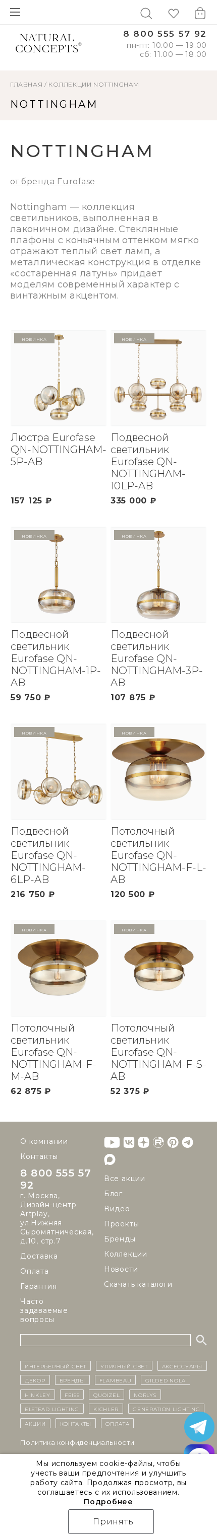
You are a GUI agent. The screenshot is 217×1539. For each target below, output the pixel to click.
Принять (113, 1521)
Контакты (39, 1156)
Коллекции (69, 84)
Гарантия (38, 1286)
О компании (44, 1141)
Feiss (72, 1394)
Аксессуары (182, 1365)
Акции (35, 1423)
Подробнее (108, 1501)
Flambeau (115, 1379)
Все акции (124, 1178)
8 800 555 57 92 (165, 34)
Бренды (120, 1238)
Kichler (106, 1408)
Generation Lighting (166, 1408)
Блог (113, 1193)
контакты (76, 1423)
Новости (121, 1269)
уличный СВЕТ (123, 1365)
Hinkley (37, 1394)
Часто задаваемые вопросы (44, 1310)
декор (35, 1379)
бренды (72, 1379)
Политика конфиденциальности (77, 1442)
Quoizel (106, 1394)
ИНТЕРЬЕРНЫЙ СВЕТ (55, 1365)
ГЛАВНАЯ (26, 84)
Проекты (121, 1223)
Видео (117, 1208)
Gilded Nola (165, 1379)
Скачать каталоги (138, 1284)
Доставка (39, 1256)
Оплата (34, 1271)
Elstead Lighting (52, 1408)
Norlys (145, 1394)
